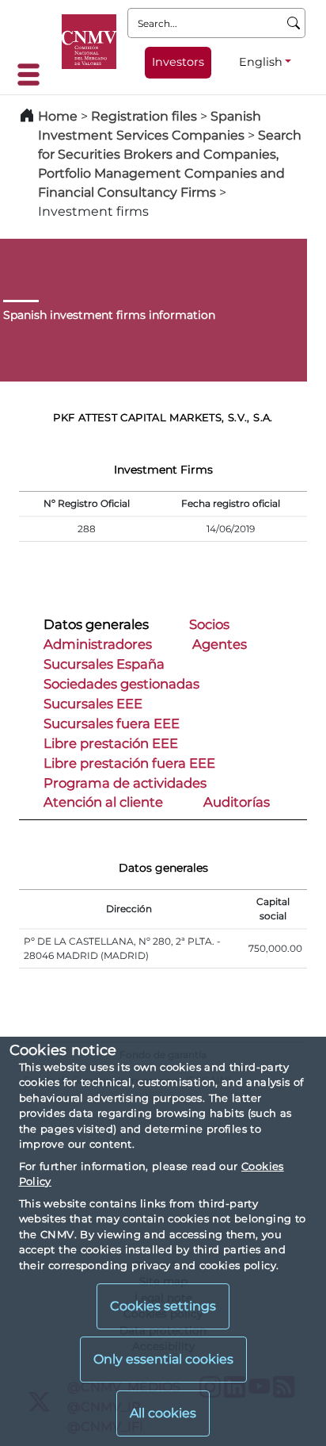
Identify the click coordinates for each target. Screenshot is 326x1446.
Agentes (219, 644)
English (260, 62)
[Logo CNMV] (89, 41)
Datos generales (96, 624)
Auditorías (236, 802)
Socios (209, 624)
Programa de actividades (125, 783)
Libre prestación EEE (111, 743)
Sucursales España (104, 664)
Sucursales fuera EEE (112, 723)
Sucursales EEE (93, 703)
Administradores (98, 644)
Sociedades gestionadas (121, 684)
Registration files (144, 116)
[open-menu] (33, 74)
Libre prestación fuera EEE (129, 763)
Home (58, 116)
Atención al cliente (103, 802)
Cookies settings (163, 1306)
